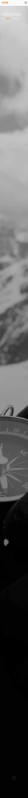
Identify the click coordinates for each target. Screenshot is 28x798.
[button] (26, 2)
